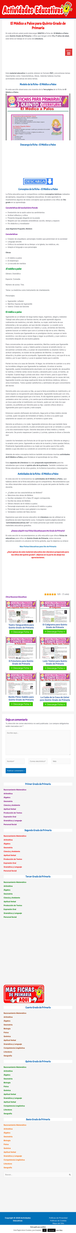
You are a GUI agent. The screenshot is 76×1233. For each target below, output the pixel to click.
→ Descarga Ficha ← (21, 632)
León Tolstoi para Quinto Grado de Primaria (55, 662)
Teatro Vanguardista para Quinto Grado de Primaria (21, 626)
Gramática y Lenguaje (13, 820)
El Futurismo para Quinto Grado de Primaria (21, 662)
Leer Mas (59, 1230)
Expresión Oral (10, 817)
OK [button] (44, 1230)
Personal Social (10, 824)
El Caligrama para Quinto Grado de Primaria (55, 626)
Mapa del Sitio (58, 1223)
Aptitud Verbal (10, 809)
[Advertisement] (38, 57)
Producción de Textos (13, 813)
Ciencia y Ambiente (12, 805)
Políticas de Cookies (58, 1221)
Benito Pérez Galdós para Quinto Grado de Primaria (21, 698)
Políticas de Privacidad (58, 1218)
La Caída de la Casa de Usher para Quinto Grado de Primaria (55, 698)
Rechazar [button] (51, 1230)
